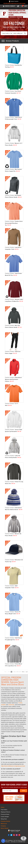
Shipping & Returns (5, 812)
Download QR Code (18, 6)
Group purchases (5, 814)
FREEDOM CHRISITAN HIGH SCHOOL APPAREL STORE (17, 12)
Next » (23, 671)
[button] (3, 840)
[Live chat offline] (23, 839)
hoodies (3, 704)
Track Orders (4, 809)
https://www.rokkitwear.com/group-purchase (13, 766)
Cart (25, 6)
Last (26, 671)
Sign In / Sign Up (10, 6)
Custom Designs (5, 816)
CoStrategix (20, 841)
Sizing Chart (4, 819)
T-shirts (20, 702)
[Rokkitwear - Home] (13, 2)
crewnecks (11, 704)
